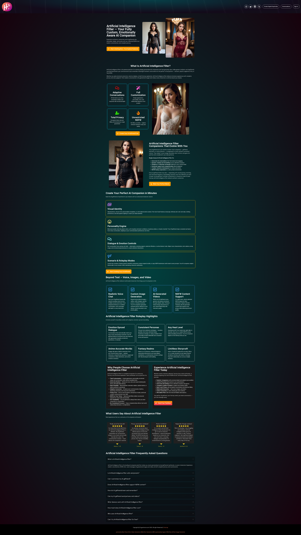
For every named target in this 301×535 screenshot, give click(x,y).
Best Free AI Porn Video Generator (131, 532)
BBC (154, 532)
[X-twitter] (259, 7)
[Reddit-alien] (250, 7)
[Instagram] (246, 7)
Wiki (142, 532)
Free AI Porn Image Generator (177, 532)
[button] (154, 109)
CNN (167, 532)
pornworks (118, 532)
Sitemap (165, 527)
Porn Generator (148, 532)
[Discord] (255, 7)
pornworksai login (160, 532)
